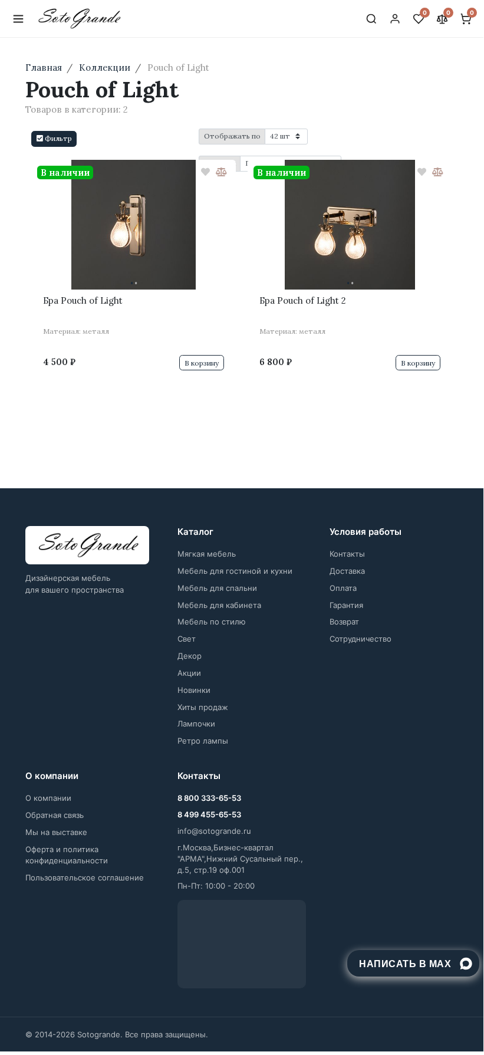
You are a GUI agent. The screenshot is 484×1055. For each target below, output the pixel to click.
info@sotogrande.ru (214, 831)
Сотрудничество (360, 638)
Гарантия (346, 605)
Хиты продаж (202, 707)
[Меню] (18, 19)
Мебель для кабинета (219, 605)
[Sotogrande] (87, 545)
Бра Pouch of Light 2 (302, 300)
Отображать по (232, 136)
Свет (186, 638)
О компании (48, 798)
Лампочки (196, 723)
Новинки (193, 690)
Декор (189, 655)
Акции (189, 673)
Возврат (344, 621)
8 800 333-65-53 (209, 798)
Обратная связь (54, 815)
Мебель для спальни (217, 588)
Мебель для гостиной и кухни (234, 571)
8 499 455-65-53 (209, 814)
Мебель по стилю (211, 621)
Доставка (347, 571)
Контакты (347, 553)
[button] (54, 139)
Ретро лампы (202, 740)
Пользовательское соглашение (84, 877)
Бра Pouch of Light (83, 300)
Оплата (343, 588)
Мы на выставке (56, 832)
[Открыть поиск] (371, 18)
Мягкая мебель (206, 553)
